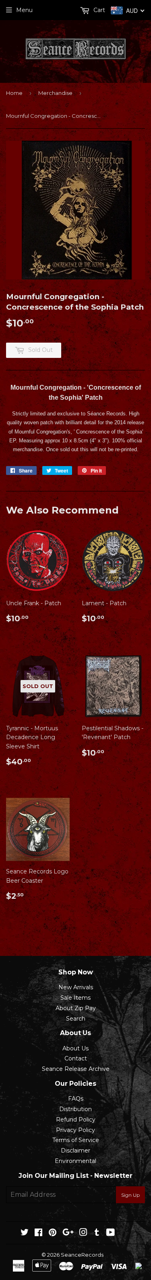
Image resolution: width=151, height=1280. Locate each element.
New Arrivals (75, 987)
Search (75, 1018)
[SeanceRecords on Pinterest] (52, 1233)
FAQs (75, 1098)
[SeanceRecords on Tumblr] (97, 1233)
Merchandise (55, 93)
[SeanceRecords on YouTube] (110, 1233)
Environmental (75, 1161)
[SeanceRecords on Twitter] (25, 1233)
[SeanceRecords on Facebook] (38, 1233)
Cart (98, 10)
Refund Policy (75, 1119)
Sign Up (130, 1195)
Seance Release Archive (76, 1068)
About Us (75, 1048)
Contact (75, 1058)
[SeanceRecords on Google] (68, 1233)
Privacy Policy (75, 1130)
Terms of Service (75, 1140)
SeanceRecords (82, 1254)
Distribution (75, 1109)
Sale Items (75, 997)
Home (14, 93)
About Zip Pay (76, 1008)
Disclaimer (75, 1150)
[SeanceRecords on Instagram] (83, 1233)
